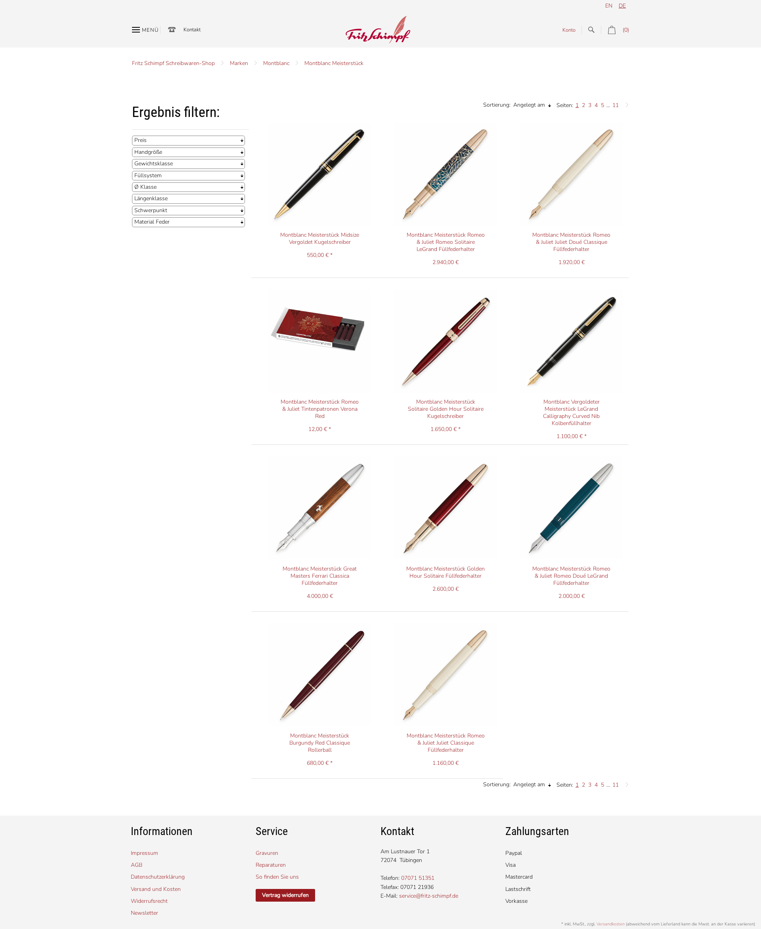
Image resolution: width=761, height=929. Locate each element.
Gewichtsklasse (153, 163)
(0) (626, 30)
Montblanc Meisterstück (333, 63)
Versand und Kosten (156, 889)
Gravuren (267, 853)
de (622, 6)
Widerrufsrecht (149, 901)
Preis (140, 140)
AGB (136, 865)
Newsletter (144, 913)
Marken (239, 63)
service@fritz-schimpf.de (428, 896)
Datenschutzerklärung (158, 877)
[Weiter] (625, 103)
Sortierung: (497, 105)
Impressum (144, 853)
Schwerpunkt (150, 210)
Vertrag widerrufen (285, 895)
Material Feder (152, 222)
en (608, 6)
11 (615, 105)
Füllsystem (148, 175)
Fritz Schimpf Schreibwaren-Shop (173, 63)
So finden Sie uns (277, 877)
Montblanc (276, 63)
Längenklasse (151, 198)
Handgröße (148, 152)
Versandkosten (611, 924)
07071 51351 (417, 878)
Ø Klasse (145, 187)
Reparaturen (271, 865)
